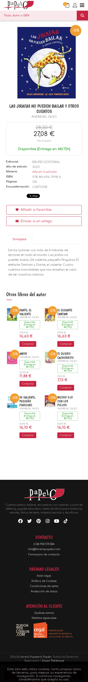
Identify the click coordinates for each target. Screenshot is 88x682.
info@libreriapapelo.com (44, 549)
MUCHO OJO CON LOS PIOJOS (65, 401)
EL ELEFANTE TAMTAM (64, 312)
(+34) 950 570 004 (44, 544)
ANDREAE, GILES (44, 116)
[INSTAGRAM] (47, 522)
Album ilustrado (44, 172)
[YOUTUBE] (56, 522)
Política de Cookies (44, 581)
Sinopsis (19, 239)
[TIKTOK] (65, 522)
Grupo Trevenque (53, 660)
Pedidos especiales (44, 618)
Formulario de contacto (44, 554)
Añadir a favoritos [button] (36, 210)
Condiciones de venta (44, 586)
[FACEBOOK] (20, 522)
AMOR (23, 354)
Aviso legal (44, 575)
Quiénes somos (44, 613)
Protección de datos (44, 591)
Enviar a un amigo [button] (36, 221)
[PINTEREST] (38, 522)
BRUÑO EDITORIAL (46, 162)
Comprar (28, 344)
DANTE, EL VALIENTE (25, 312)
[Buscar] (82, 15)
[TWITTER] (29, 522)
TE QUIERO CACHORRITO (65, 355)
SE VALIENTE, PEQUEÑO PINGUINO (27, 401)
